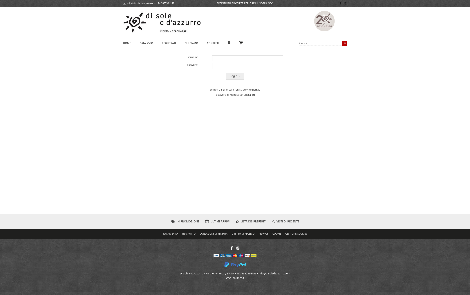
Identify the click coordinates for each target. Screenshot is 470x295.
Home (127, 43)
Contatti (213, 43)
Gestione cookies (296, 233)
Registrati (169, 43)
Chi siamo (191, 43)
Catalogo (146, 43)
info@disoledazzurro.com (274, 273)
